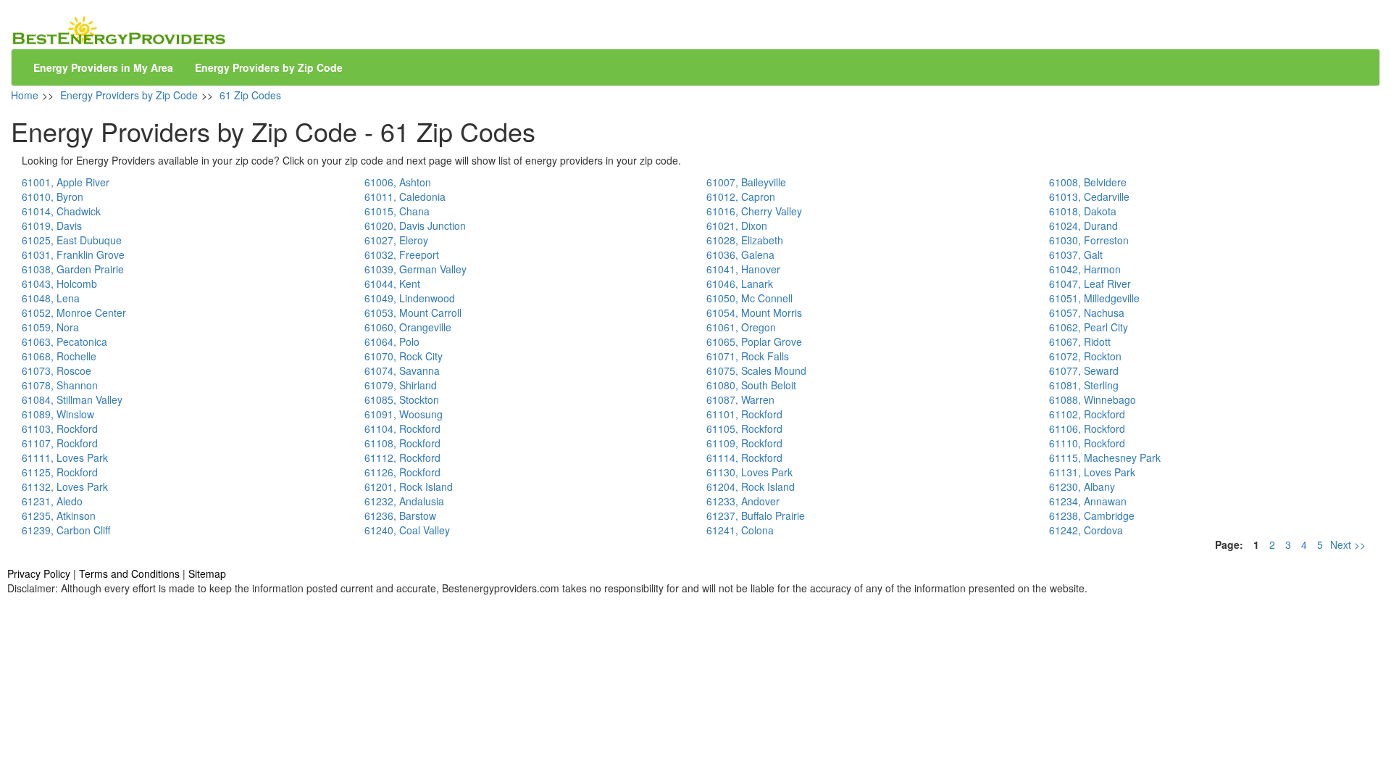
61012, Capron (740, 196)
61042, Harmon (1085, 269)
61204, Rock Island (750, 486)
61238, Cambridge (1092, 515)
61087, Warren (740, 399)
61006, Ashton (397, 182)
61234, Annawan (1088, 501)
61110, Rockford (1087, 443)
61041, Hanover (743, 269)
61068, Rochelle (59, 356)
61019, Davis (52, 225)
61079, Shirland (400, 385)
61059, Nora (50, 327)
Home (24, 95)
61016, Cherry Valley (754, 211)
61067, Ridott (1080, 341)
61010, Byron (52, 196)
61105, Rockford (744, 428)
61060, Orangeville (407, 327)
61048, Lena (51, 298)
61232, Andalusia (404, 501)
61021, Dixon (736, 225)
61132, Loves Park (65, 486)
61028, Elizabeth (744, 240)
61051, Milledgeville (1094, 298)
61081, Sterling (1084, 385)
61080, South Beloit (751, 385)
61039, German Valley (415, 269)
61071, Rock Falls (747, 356)
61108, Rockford (402, 443)
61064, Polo (391, 341)
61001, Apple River (65, 182)
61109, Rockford (744, 443)
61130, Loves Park (749, 472)
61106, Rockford (1087, 428)
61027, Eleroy (396, 240)
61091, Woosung (403, 414)
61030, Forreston (1089, 240)
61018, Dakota (1082, 211)
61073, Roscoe (56, 370)
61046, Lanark (739, 283)
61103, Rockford (60, 428)
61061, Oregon (741, 327)
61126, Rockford (402, 472)
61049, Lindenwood (409, 298)
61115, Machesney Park (1105, 457)
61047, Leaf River (1090, 283)
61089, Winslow (58, 414)
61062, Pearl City (1088, 327)
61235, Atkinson (59, 515)
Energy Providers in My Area (103, 67)
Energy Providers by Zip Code (269, 67)
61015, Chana (397, 211)
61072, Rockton (1085, 356)
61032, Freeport (401, 254)
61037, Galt (1076, 254)
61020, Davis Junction (415, 225)
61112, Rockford (402, 457)
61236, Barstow (400, 515)
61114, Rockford (744, 457)
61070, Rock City (403, 356)
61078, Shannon (60, 385)
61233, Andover (743, 501)
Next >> (1348, 544)
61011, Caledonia (405, 196)
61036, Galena (740, 254)
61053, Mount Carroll (412, 312)
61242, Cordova (1086, 530)
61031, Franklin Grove (73, 254)
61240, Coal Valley (407, 530)
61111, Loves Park (65, 457)
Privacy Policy (38, 573)
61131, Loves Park (1092, 472)
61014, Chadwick (61, 211)
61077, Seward (1084, 370)
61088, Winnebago (1092, 399)
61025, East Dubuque (72, 240)
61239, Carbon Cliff (66, 530)
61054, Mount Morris (754, 312)
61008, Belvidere (1088, 182)
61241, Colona (740, 530)
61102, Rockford (1087, 414)
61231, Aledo (52, 501)
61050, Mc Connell (749, 298)
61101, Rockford (744, 414)
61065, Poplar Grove (754, 341)
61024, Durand (1083, 225)
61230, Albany (1082, 486)
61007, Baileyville (746, 182)
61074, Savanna (402, 370)
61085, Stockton (401, 399)
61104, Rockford (402, 428)
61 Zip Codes (250, 95)
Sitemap (207, 573)
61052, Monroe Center (74, 312)
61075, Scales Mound (756, 370)
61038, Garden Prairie (73, 269)
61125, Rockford (60, 472)
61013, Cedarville (1089, 196)
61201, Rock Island (408, 486)
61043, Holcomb (59, 283)
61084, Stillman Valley (72, 399)
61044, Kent (392, 283)
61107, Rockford (60, 443)
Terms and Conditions (129, 573)
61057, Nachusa (1086, 312)
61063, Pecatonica (64, 341)
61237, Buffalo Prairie (755, 515)
